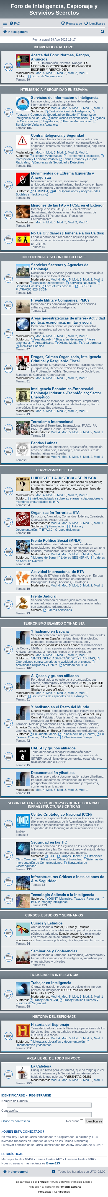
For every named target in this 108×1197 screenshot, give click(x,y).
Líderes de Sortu (44, 557)
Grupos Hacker (71, 856)
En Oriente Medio (44, 734)
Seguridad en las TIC (49, 842)
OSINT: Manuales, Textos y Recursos (74, 898)
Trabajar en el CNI (45, 1000)
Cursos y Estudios (47, 923)
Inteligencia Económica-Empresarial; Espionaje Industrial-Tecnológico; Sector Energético (66, 393)
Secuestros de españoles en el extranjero (60, 696)
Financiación (56, 526)
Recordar (73, 1121)
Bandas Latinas (44, 443)
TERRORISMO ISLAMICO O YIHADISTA (54, 623)
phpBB (42, 1181)
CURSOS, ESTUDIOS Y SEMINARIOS (54, 915)
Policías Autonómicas (77, 121)
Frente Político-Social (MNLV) (56, 540)
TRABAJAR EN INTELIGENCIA (54, 975)
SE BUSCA (40, 191)
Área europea (92, 342)
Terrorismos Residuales (83, 155)
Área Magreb (42, 339)
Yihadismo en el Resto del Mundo (60, 707)
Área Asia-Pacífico (31, 346)
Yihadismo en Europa (78, 737)
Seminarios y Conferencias (54, 951)
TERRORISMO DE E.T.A (54, 470)
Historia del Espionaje (50, 1024)
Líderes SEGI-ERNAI (75, 557)
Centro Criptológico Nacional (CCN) (61, 814)
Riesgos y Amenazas (47, 155)
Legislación (50, 121)
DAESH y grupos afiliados (53, 748)
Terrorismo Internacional (52, 422)
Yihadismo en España (50, 631)
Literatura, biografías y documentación (59, 1041)
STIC (51, 856)
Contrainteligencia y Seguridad (57, 135)
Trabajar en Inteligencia (51, 983)
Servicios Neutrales (83, 282)
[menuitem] (14, 23)
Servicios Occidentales (48, 282)
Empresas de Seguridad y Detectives (59, 162)
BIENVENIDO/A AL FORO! (54, 47)
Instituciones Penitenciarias (69, 118)
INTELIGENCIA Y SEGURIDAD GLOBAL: (54, 257)
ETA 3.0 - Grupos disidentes (61, 529)
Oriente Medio (67, 342)
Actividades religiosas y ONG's (37, 665)
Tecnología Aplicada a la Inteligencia (62, 895)
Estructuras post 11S (59, 286)
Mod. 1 (83, 73)
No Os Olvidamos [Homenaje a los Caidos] (67, 233)
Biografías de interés (70, 339)
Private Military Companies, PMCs (60, 300)
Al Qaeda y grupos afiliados (55, 676)
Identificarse (13, 1095)
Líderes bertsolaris (59, 610)
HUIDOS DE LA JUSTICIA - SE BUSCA (63, 478)
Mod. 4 (40, 73)
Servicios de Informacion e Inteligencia (64, 98)
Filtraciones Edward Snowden (61, 859)
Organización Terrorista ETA (55, 513)
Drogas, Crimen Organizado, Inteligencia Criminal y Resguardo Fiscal (66, 359)
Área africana (44, 342)
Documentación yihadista (52, 773)
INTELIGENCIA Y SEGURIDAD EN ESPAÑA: (54, 90)
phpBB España (71, 1186)
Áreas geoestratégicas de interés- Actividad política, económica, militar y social (68, 320)
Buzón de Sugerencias (47, 76)
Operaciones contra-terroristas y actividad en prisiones (53, 661)
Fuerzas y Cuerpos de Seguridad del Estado (46, 114)
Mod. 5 (50, 73)
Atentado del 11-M (75, 665)
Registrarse (40, 1095)
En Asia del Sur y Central (78, 734)
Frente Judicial (43, 596)
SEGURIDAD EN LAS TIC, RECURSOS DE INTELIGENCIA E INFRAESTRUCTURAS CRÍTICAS (54, 804)
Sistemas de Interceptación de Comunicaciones (59, 861)
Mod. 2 (72, 73)
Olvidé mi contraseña (15, 1121)
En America (50, 737)
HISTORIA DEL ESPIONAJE (54, 1017)
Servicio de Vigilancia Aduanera (37, 124)
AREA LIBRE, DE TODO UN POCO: (54, 1058)
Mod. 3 (61, 73)
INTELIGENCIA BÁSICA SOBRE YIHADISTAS (64, 658)
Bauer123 (53, 1163)
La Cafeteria (41, 1066)
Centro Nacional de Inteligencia (69, 111)
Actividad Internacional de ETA (57, 572)
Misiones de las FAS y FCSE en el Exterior (67, 205)
